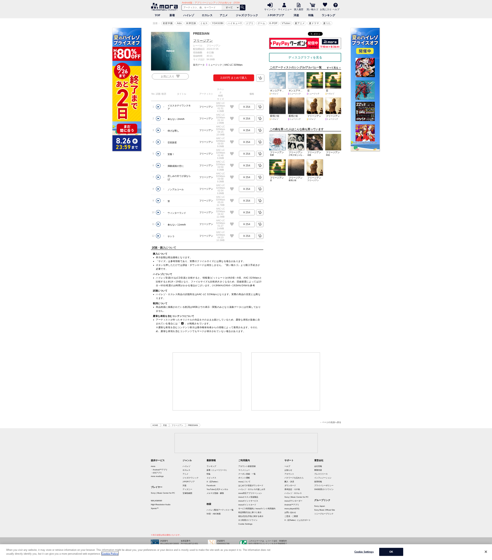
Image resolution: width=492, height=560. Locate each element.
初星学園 (168, 23)
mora (153, 466)
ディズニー (187, 489)
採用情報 (318, 482)
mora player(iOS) (291, 508)
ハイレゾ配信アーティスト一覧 (220, 510)
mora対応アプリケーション (250, 493)
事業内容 (318, 470)
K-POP (273, 23)
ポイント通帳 (244, 478)
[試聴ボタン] (158, 106)
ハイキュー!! (235, 23)
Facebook (211, 485)
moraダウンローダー (293, 501)
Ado (179, 23)
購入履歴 (298, 9)
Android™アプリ (291, 505)
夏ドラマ (314, 23)
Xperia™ (155, 508)
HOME (155, 425)
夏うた (327, 23)
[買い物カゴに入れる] (260, 78)
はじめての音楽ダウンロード (250, 485)
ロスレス (207, 15)
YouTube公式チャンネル (217, 489)
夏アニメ (300, 23)
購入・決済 (289, 482)
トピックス (211, 478)
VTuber (286, 23)
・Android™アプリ (159, 470)
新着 (172, 15)
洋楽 (296, 15)
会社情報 (318, 466)
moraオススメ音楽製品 (248, 497)
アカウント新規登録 (247, 466)
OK (391, 551)
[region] (246, 552)
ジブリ (249, 23)
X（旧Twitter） (213, 482)
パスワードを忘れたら (294, 478)
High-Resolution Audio (160, 504)
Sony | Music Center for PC (163, 493)
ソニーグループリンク (323, 514)
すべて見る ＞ (334, 67)
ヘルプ (335, 9)
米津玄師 (191, 23)
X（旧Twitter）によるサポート (297, 520)
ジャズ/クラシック (247, 15)
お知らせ (288, 470)
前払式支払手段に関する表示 (250, 516)
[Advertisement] (207, 381)
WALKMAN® (156, 501)
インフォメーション (323, 478)
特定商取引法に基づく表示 (249, 512)
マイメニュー (285, 9)
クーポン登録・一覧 (247, 474)
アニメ (224, 15)
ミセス (204, 23)
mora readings (157, 476)
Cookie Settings (245, 524)
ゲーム (261, 23)
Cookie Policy (110, 553)
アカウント (289, 474)
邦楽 (165, 425)
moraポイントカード (247, 505)
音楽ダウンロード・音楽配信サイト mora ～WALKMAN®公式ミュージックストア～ (165, 7)
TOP (157, 15)
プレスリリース (321, 474)
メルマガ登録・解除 (215, 493)
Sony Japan (319, 506)
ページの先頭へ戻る (331, 422)
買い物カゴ (312, 9)
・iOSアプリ (156, 473)
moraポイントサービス (248, 501)
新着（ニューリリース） (217, 470)
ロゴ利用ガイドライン (248, 520)
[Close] (486, 551)
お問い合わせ (290, 512)
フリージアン (203, 41)
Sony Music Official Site (324, 510)
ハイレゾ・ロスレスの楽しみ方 (251, 489)
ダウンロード (290, 485)
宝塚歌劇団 (187, 493)
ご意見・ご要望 (291, 516)
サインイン (270, 9)
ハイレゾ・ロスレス (293, 493)
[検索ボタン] (242, 7)
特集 (311, 15)
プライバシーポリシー (323, 485)
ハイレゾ (188, 15)
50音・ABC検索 (214, 514)
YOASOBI (218, 23)
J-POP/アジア (276, 15)
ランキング (328, 15)
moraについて (244, 482)
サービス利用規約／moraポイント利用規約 (256, 508)
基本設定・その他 (292, 489)
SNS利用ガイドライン (324, 489)
